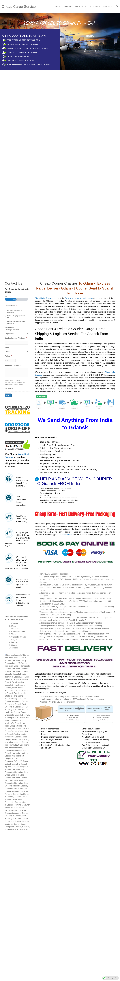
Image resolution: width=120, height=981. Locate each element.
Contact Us (107, 7)
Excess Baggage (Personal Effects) (16, 317)
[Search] (116, 6)
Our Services (80, 7)
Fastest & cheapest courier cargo (79, 298)
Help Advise (95, 7)
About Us (68, 7)
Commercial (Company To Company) (16, 322)
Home (57, 7)
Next (8, 395)
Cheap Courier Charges (59, 283)
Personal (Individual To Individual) (14, 311)
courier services (65, 535)
